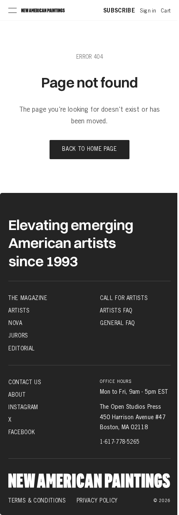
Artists (19, 310)
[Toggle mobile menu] (12, 10)
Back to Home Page (89, 149)
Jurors (18, 335)
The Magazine (27, 298)
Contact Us (25, 382)
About (16, 394)
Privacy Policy (97, 500)
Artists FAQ (116, 310)
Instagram (23, 407)
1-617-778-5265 (119, 442)
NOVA (15, 323)
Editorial (21, 348)
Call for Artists (124, 298)
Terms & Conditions (37, 500)
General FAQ (117, 323)
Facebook (21, 432)
